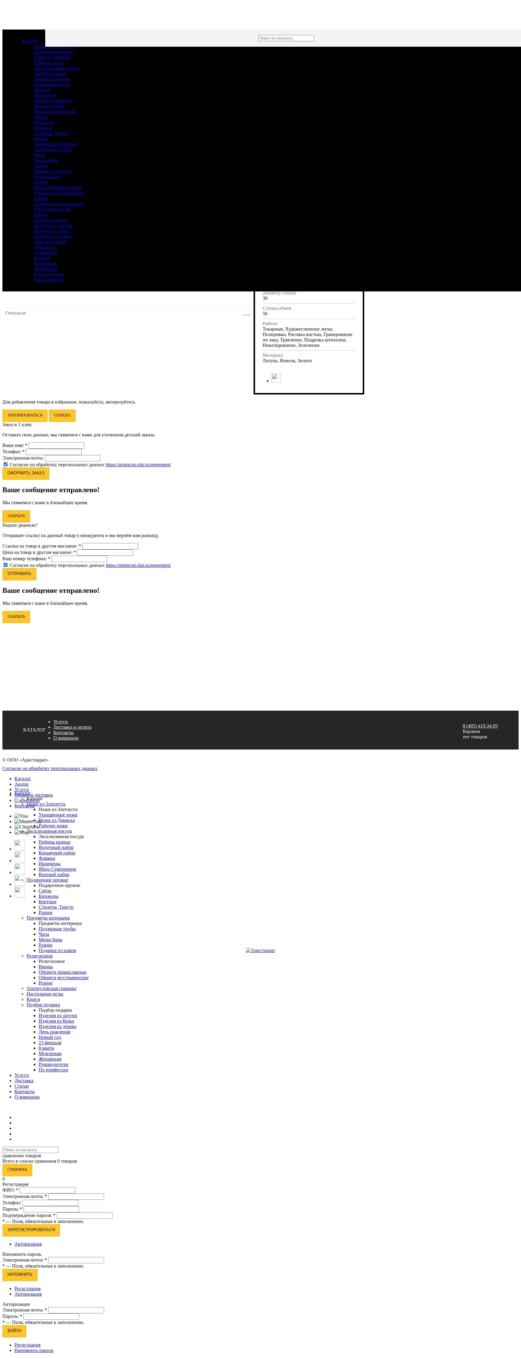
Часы (39, 154)
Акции (21, 784)
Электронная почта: (23, 458)
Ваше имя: (14, 445)
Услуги (60, 721)
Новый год (45, 247)
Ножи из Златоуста (46, 803)
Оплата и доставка (33, 794)
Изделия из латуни (53, 225)
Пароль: (12, 1209)
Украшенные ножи (53, 51)
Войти (14, 1330)
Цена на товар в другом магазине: (39, 552)
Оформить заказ (26, 473)
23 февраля (45, 252)
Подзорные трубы (52, 149)
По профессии (49, 279)
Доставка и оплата (72, 727)
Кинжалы (44, 122)
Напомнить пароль (33, 1350)
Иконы (41, 181)
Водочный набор (51, 78)
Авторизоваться (25, 415)
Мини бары (46, 160)
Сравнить (17, 1169)
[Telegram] (19, 895)
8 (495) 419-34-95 (480, 725)
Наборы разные (50, 73)
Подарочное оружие (55, 111)
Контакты (63, 732)
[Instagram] (19, 848)
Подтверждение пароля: (28, 1215)
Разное (41, 138)
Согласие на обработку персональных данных (58, 464)
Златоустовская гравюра (59, 203)
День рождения (50, 241)
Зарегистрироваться (31, 1230)
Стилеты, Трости (51, 133)
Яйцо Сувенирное (53, 100)
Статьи (21, 1086)
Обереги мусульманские (59, 192)
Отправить (19, 573)
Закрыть (16, 516)
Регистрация (27, 1288)
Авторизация (28, 1243)
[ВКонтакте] (276, 380)
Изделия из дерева (53, 236)
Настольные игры (52, 209)
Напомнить (20, 1274)
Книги (41, 214)
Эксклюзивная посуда (56, 68)
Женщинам (45, 268)
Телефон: (13, 451)
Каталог (30, 40)
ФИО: (10, 1190)
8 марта (41, 257)
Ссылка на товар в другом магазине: (41, 546)
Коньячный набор (52, 84)
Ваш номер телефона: (26, 558)
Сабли (40, 116)
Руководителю (49, 274)
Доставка (23, 1080)
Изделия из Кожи (52, 230)
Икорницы (45, 95)
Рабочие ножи (48, 62)
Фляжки (42, 89)
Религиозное (47, 176)
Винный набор (49, 105)
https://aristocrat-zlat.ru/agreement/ (138, 464)
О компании (66, 737)
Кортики (43, 127)
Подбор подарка (51, 219)
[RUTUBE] (19, 884)
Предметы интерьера (55, 143)
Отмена (62, 415)
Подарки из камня (52, 171)
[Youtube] (19, 872)
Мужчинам (45, 263)
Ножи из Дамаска (52, 57)
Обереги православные (58, 187)
